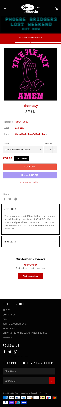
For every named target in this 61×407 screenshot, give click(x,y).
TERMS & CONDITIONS (14, 323)
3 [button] (38, 42)
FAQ (5, 319)
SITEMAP (7, 337)
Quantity (48, 143)
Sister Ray (14, 393)
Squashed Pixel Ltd (39, 393)
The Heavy (31, 106)
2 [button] (23, 42)
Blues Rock (20, 134)
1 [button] (7, 42)
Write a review (30, 276)
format (6, 143)
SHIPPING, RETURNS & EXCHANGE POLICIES (25, 332)
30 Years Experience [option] (30, 37)
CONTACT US (9, 314)
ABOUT (6, 310)
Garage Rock (33, 134)
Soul (43, 134)
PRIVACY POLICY (11, 328)
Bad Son (19, 127)
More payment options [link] (30, 182)
